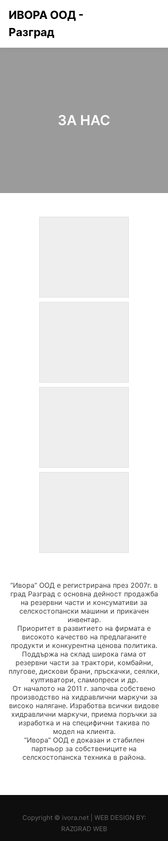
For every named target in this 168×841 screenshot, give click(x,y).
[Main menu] (151, 23)
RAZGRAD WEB (84, 829)
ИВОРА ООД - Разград (46, 23)
